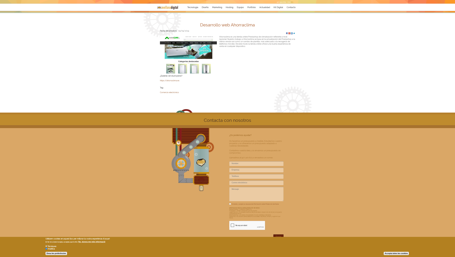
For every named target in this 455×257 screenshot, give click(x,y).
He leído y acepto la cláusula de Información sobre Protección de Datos (255, 204)
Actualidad (264, 7)
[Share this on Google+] (289, 33)
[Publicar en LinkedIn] (292, 33)
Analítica (51, 249)
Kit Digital (278, 7)
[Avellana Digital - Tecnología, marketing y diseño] (168, 8)
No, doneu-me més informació (91, 242)
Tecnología (192, 7)
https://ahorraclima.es (169, 80)
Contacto (291, 7)
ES (292, 2)
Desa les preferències (56, 253)
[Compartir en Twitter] (294, 33)
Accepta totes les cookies (396, 253)
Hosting (229, 7)
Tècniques (52, 246)
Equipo (240, 7)
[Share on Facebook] (287, 33)
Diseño (205, 7)
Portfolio (251, 7)
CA (289, 2)
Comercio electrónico (169, 92)
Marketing (217, 7)
